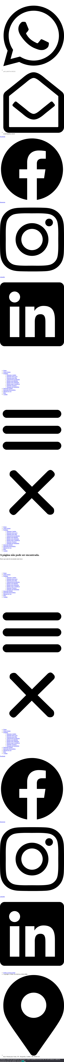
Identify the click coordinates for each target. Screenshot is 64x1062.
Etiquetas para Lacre (12, 376)
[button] (32, 461)
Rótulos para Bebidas (12, 381)
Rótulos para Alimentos (13, 382)
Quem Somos (6, 372)
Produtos (5, 373)
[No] (25, 1061)
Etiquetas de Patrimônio (13, 387)
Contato (5, 394)
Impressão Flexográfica (9, 390)
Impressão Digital (8, 388)
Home (5, 370)
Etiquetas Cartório (11, 375)
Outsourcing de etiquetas (13, 379)
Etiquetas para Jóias (12, 378)
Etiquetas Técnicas (11, 385)
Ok (23, 1061)
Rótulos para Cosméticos (13, 384)
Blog (4, 393)
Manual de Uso (7, 391)
